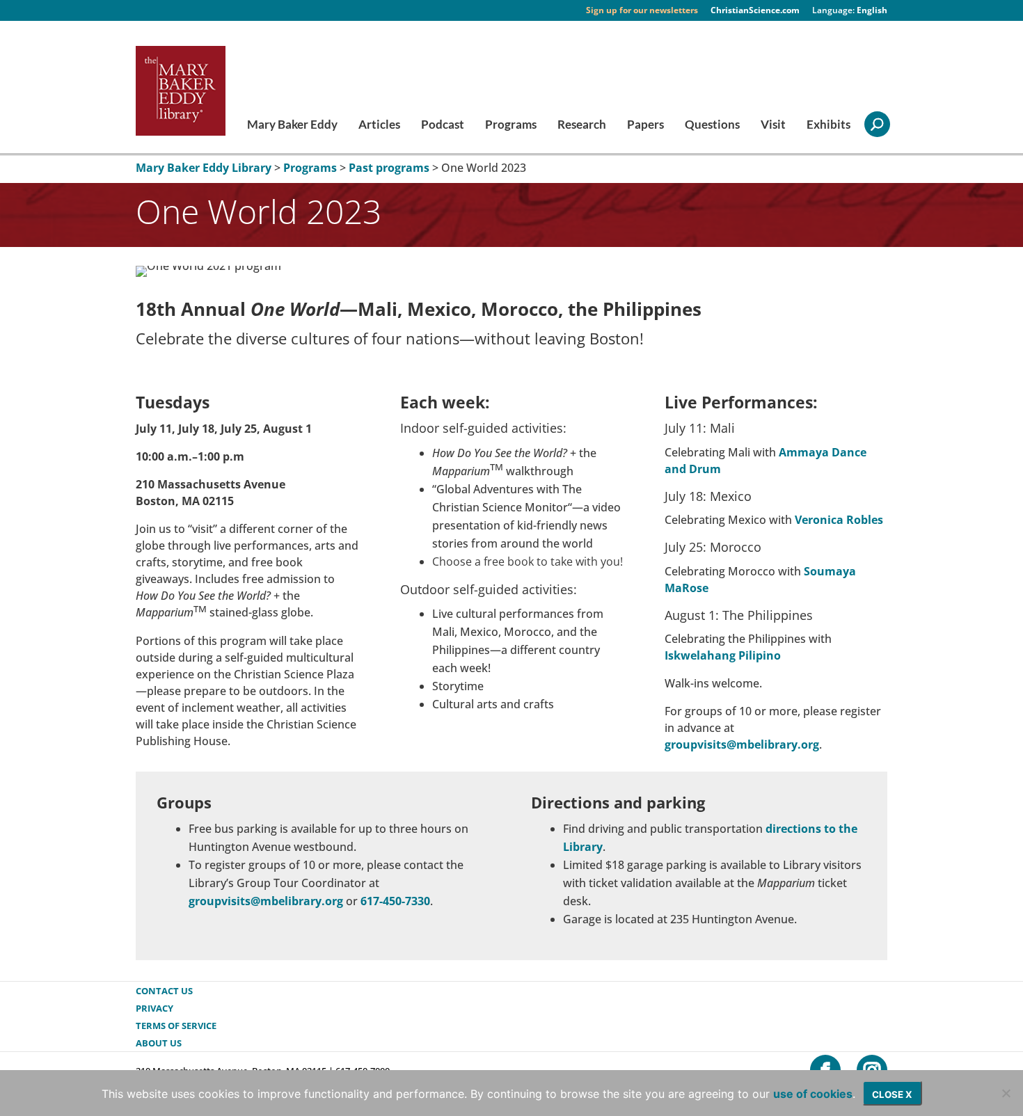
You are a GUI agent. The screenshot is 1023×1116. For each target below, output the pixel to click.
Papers (645, 125)
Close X (892, 1094)
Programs (511, 125)
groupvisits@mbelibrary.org (742, 744)
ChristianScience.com (755, 10)
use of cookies (812, 1094)
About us (159, 1043)
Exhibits (828, 125)
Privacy (154, 1008)
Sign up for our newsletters (642, 10)
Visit (773, 125)
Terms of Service (176, 1025)
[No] (1006, 1093)
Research (581, 125)
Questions (712, 125)
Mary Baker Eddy (292, 125)
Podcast (442, 125)
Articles (379, 125)
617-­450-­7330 (395, 901)
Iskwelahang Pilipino (723, 655)
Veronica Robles (839, 519)
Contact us (164, 991)
